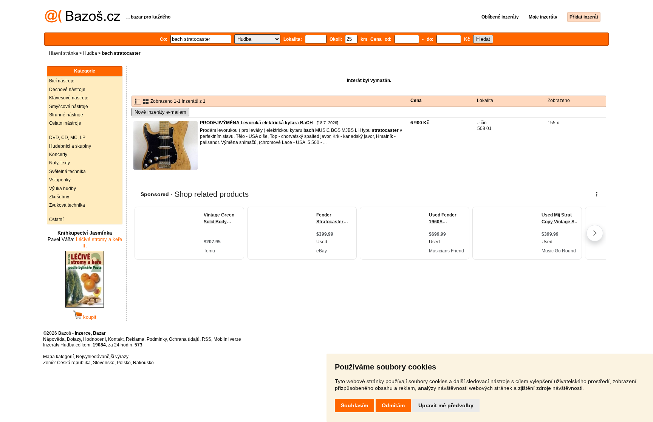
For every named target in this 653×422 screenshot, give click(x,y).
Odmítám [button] (393, 405)
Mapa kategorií (58, 356)
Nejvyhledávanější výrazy (102, 356)
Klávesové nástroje (68, 97)
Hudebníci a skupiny (70, 146)
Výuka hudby (62, 188)
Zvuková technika (67, 205)
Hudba (90, 53)
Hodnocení (94, 339)
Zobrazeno (559, 100)
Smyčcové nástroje (68, 106)
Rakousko (143, 362)
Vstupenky (60, 179)
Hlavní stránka (63, 53)
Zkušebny (59, 196)
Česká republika (74, 362)
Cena (416, 100)
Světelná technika (67, 171)
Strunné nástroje (66, 114)
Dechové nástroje (67, 89)
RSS (206, 339)
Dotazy (74, 339)
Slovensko (104, 362)
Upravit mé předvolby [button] (446, 405)
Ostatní (56, 219)
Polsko (124, 362)
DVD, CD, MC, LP (67, 137)
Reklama (135, 339)
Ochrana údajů (184, 339)
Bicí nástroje (61, 80)
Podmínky (157, 339)
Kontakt (116, 339)
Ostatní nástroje (65, 123)
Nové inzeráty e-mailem (160, 112)
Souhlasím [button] (354, 405)
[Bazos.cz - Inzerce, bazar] (82, 21)
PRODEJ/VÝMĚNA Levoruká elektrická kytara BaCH (256, 122)
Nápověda (54, 339)
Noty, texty (59, 162)
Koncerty (58, 154)
